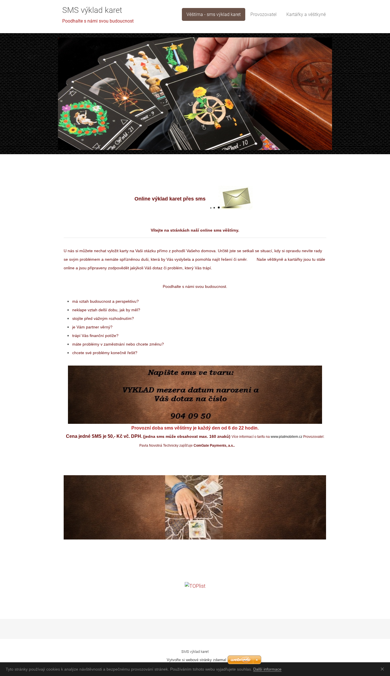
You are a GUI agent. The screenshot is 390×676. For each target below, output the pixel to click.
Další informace (267, 669)
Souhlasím (383, 668)
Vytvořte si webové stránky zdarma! (196, 660)
